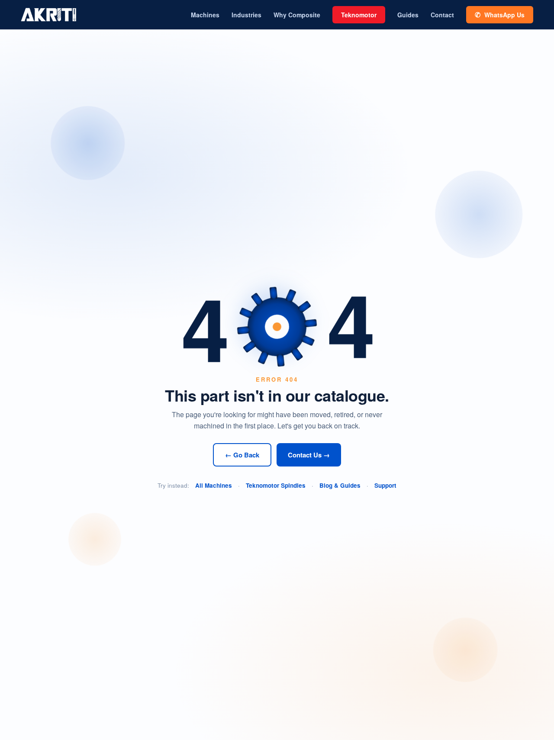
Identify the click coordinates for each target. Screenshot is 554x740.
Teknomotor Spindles (276, 485)
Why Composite (297, 14)
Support (385, 485)
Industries (246, 14)
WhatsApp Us (500, 14)
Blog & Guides (340, 485)
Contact (442, 14)
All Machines (213, 485)
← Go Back (242, 455)
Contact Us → (309, 455)
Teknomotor (359, 14)
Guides (408, 14)
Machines (205, 14)
